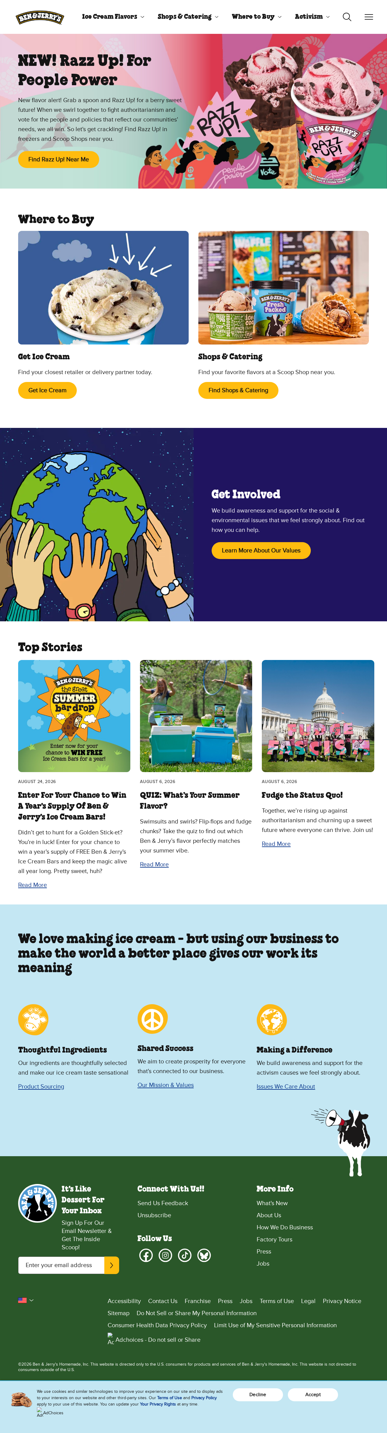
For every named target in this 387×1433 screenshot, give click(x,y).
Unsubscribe (154, 1215)
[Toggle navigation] (368, 16)
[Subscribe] (111, 1265)
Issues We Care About (286, 1086)
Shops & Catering (185, 17)
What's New (272, 1203)
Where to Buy (253, 17)
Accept (313, 1395)
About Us (269, 1215)
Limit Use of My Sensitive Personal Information (275, 1325)
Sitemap (118, 1313)
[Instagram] (165, 1255)
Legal (308, 1301)
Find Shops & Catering (238, 390)
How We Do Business (285, 1227)
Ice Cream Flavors (109, 17)
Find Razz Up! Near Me (58, 159)
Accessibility (124, 1301)
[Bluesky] (204, 1255)
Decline (257, 1395)
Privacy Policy (204, 1397)
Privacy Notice (342, 1301)
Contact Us (162, 1301)
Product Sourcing (41, 1086)
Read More (32, 885)
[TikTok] (184, 1255)
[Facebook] (146, 1255)
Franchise (198, 1301)
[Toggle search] (347, 16)
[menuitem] (111, 17)
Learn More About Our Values (261, 550)
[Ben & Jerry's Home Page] (40, 16)
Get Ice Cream (47, 390)
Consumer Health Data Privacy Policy (157, 1325)
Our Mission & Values (166, 1085)
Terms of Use (277, 1301)
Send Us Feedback (163, 1203)
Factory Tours (274, 1239)
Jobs (263, 1263)
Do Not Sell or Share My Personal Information (197, 1313)
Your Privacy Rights (158, 1404)
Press (264, 1251)
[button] (26, 1300)
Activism (309, 17)
